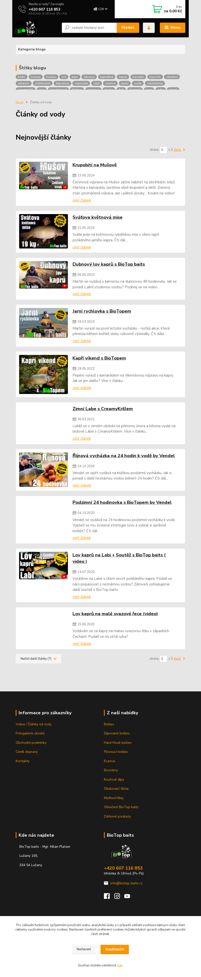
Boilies (109, 724)
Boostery (111, 770)
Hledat (128, 27)
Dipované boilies (117, 733)
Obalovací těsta (116, 788)
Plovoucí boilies (116, 751)
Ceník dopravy (27, 751)
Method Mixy (114, 798)
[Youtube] (129, 897)
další (177, 150)
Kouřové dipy (114, 779)
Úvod (19, 102)
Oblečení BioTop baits (121, 807)
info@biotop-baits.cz (126, 883)
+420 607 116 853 (44, 9)
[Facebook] (109, 897)
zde (119, 965)
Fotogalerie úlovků (30, 733)
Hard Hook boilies (118, 742)
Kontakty (22, 761)
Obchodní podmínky (31, 742)
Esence (109, 761)
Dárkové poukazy (117, 816)
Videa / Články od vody (33, 724)
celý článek (82, 200)
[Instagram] (119, 897)
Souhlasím (114, 949)
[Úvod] (37, 27)
